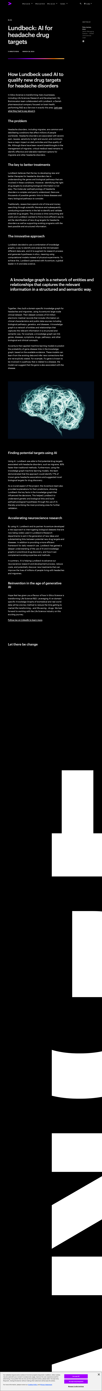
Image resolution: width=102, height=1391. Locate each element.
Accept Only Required (76, 1381)
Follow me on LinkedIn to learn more (25, 620)
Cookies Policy (32, 1384)
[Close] (99, 1374)
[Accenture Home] (10, 4)
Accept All (76, 1376)
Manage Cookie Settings (76, 1386)
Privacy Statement (46, 1384)
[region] (51, 1381)
